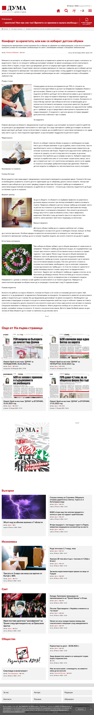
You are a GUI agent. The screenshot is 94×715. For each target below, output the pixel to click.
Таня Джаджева (13, 673)
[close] (91, 709)
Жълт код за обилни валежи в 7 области (23, 522)
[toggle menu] (90, 10)
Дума (9, 366)
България (8, 490)
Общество (8, 639)
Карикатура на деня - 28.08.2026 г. (64, 646)
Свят (5, 589)
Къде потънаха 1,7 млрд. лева (63, 548)
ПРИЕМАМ (81, 709)
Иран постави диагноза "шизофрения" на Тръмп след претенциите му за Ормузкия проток (23, 623)
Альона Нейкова (12, 52)
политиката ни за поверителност (14, 711)
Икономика (9, 541)
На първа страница (16, 29)
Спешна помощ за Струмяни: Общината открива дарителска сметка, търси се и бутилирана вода (67, 500)
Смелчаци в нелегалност (15, 671)
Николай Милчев (59, 673)
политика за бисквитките (59, 710)
